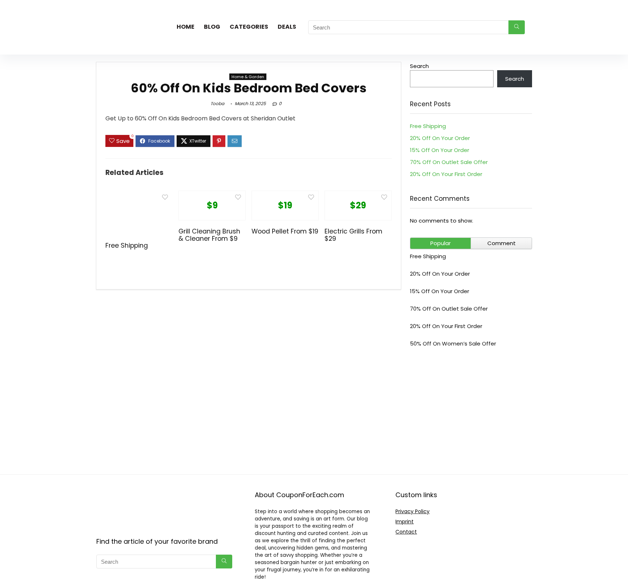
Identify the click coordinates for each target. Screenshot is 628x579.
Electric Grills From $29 (353, 235)
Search (419, 66)
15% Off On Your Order (439, 150)
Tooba (217, 103)
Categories (249, 27)
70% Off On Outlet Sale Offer (449, 162)
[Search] (516, 27)
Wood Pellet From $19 (284, 231)
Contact (406, 531)
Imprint (404, 521)
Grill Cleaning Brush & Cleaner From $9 (209, 235)
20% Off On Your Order (440, 138)
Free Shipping (126, 245)
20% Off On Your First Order (446, 174)
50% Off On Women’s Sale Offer (453, 343)
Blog (212, 27)
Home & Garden (248, 77)
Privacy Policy (412, 511)
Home (185, 27)
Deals (287, 27)
